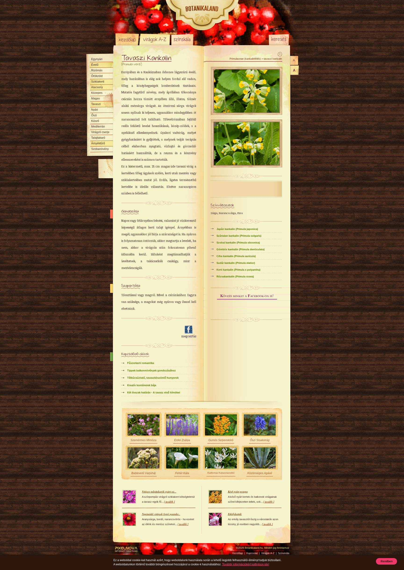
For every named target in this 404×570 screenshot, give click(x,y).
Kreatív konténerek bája (141, 385)
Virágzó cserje (100, 132)
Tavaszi (96, 104)
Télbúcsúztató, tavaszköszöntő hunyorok (153, 377)
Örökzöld (97, 76)
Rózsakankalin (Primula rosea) (235, 276)
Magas (95, 98)
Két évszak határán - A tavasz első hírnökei (153, 392)
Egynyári (96, 59)
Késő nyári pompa (238, 492)
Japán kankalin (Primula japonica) (237, 229)
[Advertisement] (148, 332)
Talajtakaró (98, 137)
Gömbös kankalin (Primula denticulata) (240, 249)
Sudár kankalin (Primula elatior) (235, 262)
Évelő (94, 64)
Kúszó (95, 121)
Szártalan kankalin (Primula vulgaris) (238, 235)
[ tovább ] (169, 502)
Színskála (182, 39)
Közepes (96, 92)
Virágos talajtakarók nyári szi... (159, 492)
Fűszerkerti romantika (140, 363)
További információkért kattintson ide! (245, 564)
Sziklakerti (97, 81)
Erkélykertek (235, 514)
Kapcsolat (252, 553)
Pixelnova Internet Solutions (126, 549)
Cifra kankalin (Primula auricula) (236, 256)
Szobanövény (100, 149)
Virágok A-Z (155, 39)
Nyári (94, 109)
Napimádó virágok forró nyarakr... (161, 514)
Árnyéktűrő (98, 143)
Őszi (94, 115)
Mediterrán (98, 126)
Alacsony (97, 87)
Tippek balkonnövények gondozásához (151, 370)
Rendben (387, 561)
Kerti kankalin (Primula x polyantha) (238, 269)
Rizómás (96, 70)
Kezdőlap (127, 39)
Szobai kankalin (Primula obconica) (238, 242)
